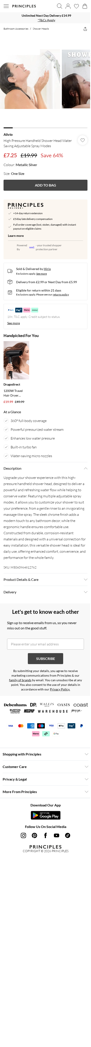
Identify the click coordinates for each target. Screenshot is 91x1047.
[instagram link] (23, 835)
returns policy (61, 294)
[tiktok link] (67, 835)
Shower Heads (41, 28)
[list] (45, 17)
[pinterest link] (34, 835)
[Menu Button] (6, 6)
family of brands (20, 680)
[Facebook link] (45, 835)
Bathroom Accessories (16, 28)
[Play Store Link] (46, 815)
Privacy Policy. (60, 689)
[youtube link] (56, 835)
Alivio (8, 134)
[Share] (85, 29)
